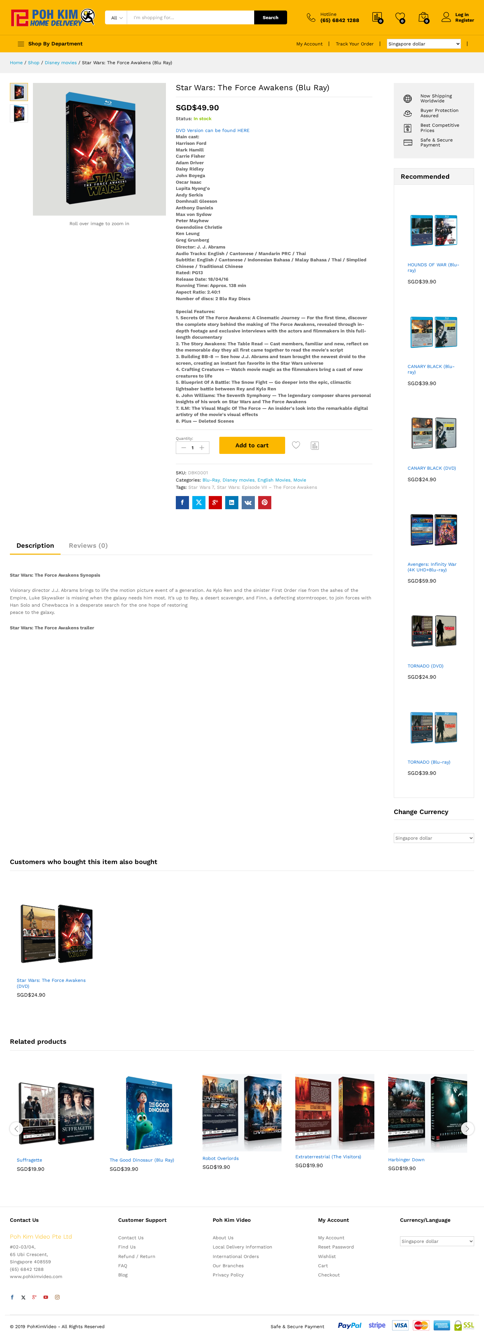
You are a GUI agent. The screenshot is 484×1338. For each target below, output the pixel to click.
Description (35, 545)
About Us (223, 1237)
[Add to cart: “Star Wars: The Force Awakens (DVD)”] (33, 969)
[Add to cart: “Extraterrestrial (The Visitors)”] (312, 1145)
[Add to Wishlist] (297, 445)
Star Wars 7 (201, 487)
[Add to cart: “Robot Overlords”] (219, 1147)
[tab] (35, 548)
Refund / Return (136, 1256)
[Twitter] (23, 1297)
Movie (299, 480)
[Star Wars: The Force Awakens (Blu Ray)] (182, 502)
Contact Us (131, 1237)
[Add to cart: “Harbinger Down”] (405, 1148)
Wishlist (327, 1256)
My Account (309, 43)
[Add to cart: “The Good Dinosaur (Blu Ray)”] (126, 1149)
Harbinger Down (406, 1159)
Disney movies (239, 480)
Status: (184, 118)
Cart (323, 1265)
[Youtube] (45, 1297)
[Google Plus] (34, 1297)
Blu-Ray (211, 480)
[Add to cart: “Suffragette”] (33, 1149)
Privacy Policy (228, 1274)
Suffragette (29, 1160)
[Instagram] (57, 1297)
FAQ (122, 1265)
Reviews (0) (88, 545)
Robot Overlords (220, 1158)
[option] (56, 950)
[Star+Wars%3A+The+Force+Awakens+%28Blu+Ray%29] (198, 502)
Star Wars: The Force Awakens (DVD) (51, 983)
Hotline (328, 14)
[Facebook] (12, 1297)
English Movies (273, 480)
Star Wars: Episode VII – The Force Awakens (267, 487)
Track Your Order (355, 43)
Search (271, 17)
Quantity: (184, 438)
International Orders (236, 1256)
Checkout (329, 1274)
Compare (315, 445)
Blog (122, 1274)
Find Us (127, 1246)
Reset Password (336, 1246)
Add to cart (252, 445)
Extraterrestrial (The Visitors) (328, 1156)
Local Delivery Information (242, 1246)
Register (464, 20)
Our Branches (228, 1265)
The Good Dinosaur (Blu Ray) (142, 1160)
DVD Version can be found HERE (213, 130)
